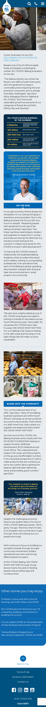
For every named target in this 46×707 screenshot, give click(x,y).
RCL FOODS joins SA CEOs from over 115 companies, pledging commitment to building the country (20, 612)
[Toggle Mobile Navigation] (42, 3)
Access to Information (23, 677)
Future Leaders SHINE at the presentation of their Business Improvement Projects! (22, 623)
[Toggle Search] (29, 3)
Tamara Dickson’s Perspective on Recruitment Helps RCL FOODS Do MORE (22, 633)
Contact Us (23, 682)
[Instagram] (20, 691)
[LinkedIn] (26, 691)
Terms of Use (23, 672)
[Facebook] (14, 691)
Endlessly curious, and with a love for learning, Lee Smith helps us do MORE (20, 600)
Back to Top (23, 664)
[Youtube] (32, 691)
